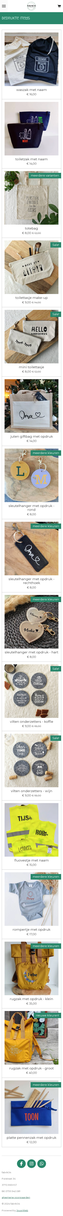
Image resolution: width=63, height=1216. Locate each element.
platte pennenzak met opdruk (31, 1138)
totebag (31, 228)
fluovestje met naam (31, 860)
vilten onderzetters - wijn (31, 791)
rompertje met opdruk (31, 929)
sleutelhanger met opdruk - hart (31, 652)
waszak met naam (31, 90)
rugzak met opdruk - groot (31, 1068)
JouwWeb (22, 1210)
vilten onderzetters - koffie (31, 721)
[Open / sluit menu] (4, 6)
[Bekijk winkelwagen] (59, 6)
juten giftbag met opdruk (31, 436)
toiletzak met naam (31, 159)
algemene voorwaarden (16, 1197)
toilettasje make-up (31, 298)
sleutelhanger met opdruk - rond (31, 508)
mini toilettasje (31, 367)
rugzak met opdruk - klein (31, 999)
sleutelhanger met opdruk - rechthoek (31, 581)
